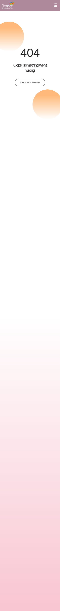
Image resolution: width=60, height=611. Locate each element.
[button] (55, 5)
